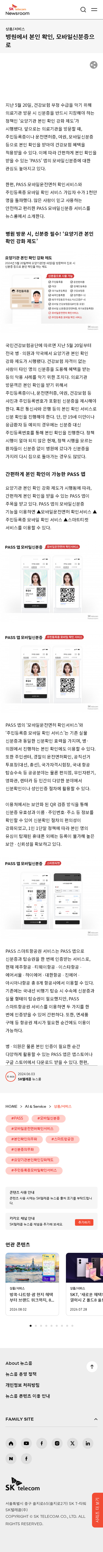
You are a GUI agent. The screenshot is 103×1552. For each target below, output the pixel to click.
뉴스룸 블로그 (10, 1458)
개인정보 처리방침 (22, 1385)
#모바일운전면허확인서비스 (32, 1129)
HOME (11, 1107)
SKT (19, 9)
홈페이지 (10, 1443)
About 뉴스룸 (18, 1363)
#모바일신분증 (48, 1118)
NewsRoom (17, 13)
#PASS (17, 1118)
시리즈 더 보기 (98, 1510)
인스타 (57, 1443)
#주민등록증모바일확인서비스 (34, 1170)
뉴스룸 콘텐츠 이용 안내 (27, 1396)
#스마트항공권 (62, 1139)
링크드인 (87, 1443)
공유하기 (94, 65)
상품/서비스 (15, 29)
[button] (31, 1326)
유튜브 (26, 1443)
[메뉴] (94, 9)
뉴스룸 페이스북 (26, 1458)
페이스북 (41, 1443)
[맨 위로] (92, 1366)
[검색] (83, 9)
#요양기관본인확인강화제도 (32, 1160)
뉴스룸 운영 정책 (21, 1374)
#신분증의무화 (22, 1150)
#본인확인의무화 (24, 1139)
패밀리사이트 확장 (51, 1419)
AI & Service (35, 1107)
